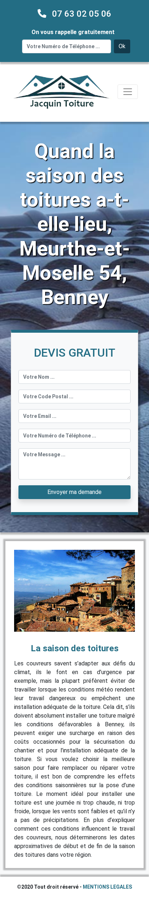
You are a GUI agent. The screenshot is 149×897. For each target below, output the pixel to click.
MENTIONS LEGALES (107, 887)
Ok (122, 46)
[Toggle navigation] (128, 91)
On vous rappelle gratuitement (73, 32)
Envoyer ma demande (74, 492)
